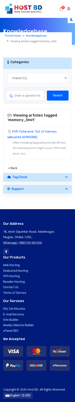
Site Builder (11, 320)
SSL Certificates (14, 309)
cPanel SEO (10, 331)
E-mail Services (13, 314)
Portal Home (13, 35)
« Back (12, 168)
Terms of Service (14, 293)
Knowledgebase (36, 35)
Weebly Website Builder (18, 325)
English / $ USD (20, 395)
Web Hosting (11, 265)
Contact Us (11, 287)
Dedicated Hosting (15, 271)
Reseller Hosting (14, 282)
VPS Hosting (11, 276)
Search (57, 95)
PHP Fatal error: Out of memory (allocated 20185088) (37, 142)
